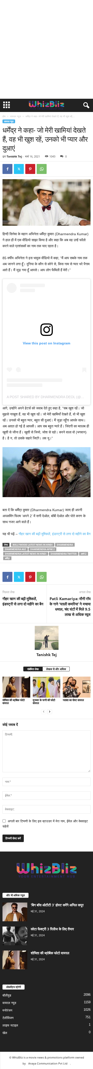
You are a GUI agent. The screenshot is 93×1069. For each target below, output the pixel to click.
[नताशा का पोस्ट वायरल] (77, 687)
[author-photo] (46, 638)
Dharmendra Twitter (64, 553)
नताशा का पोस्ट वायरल (73, 700)
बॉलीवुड (6, 995)
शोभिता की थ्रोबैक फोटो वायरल (13, 701)
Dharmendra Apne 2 (42, 549)
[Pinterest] (30, 169)
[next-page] (49, 711)
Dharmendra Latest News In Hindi (25, 553)
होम (3, 116)
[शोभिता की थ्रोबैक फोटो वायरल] (16, 687)
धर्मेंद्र (7, 558)
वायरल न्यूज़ (15, 116)
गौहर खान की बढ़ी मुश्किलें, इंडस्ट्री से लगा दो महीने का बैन (55, 534)
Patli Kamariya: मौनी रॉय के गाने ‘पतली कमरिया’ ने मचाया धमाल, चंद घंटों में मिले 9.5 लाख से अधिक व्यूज (70, 606)
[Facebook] (7, 169)
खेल (4, 1033)
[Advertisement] (46, 49)
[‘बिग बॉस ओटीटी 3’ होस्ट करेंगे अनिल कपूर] (14, 912)
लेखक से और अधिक (56, 669)
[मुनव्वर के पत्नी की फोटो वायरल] (47, 687)
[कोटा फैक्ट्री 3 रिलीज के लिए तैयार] (14, 936)
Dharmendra (65, 544)
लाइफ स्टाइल (10, 1025)
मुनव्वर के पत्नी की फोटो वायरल (44, 701)
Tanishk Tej (14, 156)
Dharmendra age (15, 549)
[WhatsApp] (42, 169)
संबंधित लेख (33, 669)
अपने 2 (83, 553)
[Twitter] (19, 169)
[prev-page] (43, 711)
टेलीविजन (7, 1018)
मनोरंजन (7, 1010)
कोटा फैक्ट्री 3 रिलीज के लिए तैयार (52, 929)
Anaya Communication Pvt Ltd (47, 1063)
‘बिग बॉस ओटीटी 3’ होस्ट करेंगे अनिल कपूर (57, 905)
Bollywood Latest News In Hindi (33, 544)
